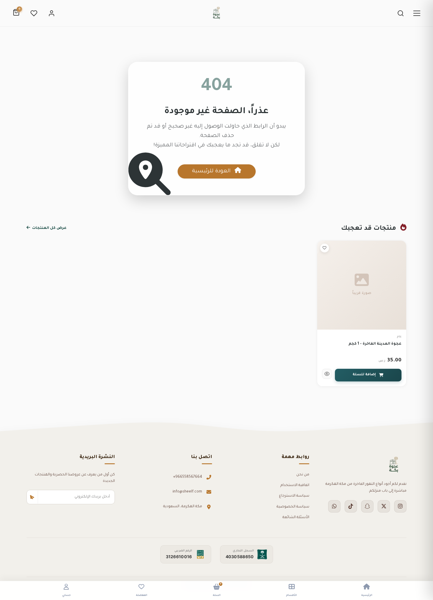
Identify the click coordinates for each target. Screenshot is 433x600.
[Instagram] (400, 506)
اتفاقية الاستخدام (294, 485)
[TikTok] (351, 506)
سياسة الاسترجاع (294, 496)
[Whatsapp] (334, 506)
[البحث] (400, 13)
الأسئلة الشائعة (295, 517)
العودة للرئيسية (212, 171)
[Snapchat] (367, 506)
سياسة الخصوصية (293, 507)
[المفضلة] (34, 13)
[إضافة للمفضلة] (324, 248)
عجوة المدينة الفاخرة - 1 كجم (374, 344)
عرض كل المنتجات (49, 228)
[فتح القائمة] (417, 13)
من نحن (302, 475)
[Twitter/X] (384, 506)
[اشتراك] (32, 497)
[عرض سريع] (327, 374)
